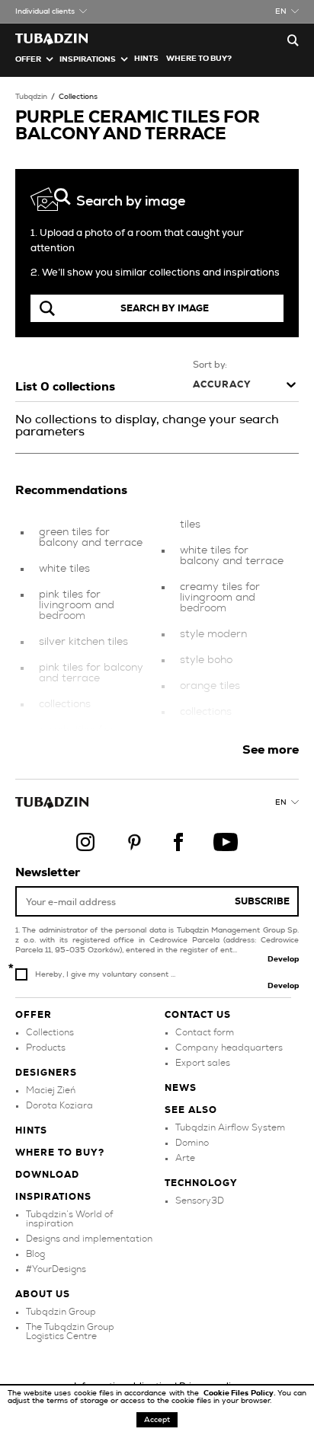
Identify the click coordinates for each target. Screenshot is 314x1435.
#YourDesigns (56, 1269)
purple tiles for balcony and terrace (91, 735)
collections (65, 704)
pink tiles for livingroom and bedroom (76, 605)
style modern (213, 634)
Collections (78, 96)
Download (47, 1174)
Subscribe (262, 901)
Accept (157, 1420)
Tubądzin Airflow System (230, 1127)
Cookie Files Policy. (240, 1393)
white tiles (64, 568)
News (181, 1087)
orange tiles (210, 686)
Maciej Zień (50, 1090)
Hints (146, 58)
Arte (185, 1157)
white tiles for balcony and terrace (232, 555)
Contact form (204, 1032)
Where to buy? (199, 58)
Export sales (202, 1062)
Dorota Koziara (59, 1105)
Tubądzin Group (61, 1311)
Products (46, 1047)
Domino (192, 1142)
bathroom (205, 737)
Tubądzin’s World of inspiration (69, 1219)
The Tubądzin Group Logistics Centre (70, 1331)
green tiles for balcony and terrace (91, 537)
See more (270, 750)
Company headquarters (229, 1047)
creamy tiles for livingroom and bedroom (220, 598)
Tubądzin (31, 96)
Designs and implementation (89, 1238)
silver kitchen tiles (83, 641)
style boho (206, 660)
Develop (283, 959)
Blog (35, 1253)
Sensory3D (199, 1200)
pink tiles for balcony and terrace (91, 673)
